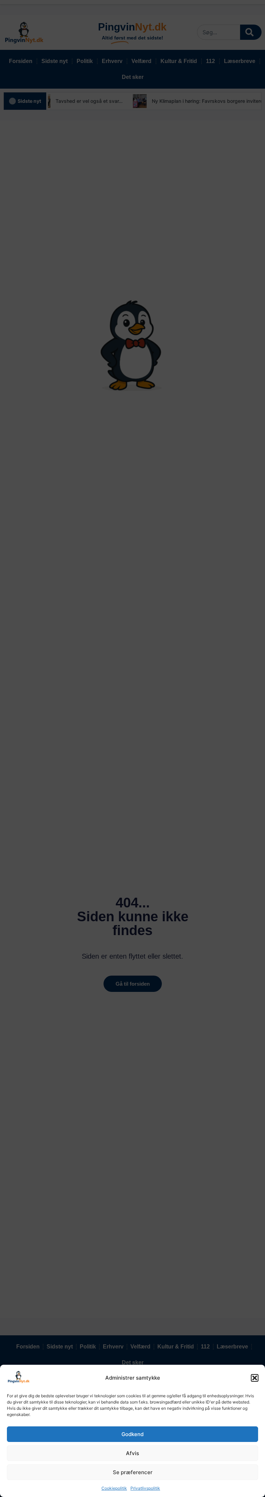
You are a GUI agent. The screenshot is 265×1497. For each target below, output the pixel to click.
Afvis (132, 1453)
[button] (254, 1377)
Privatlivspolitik (145, 1488)
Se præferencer (133, 1472)
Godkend (132, 1434)
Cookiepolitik (114, 1488)
